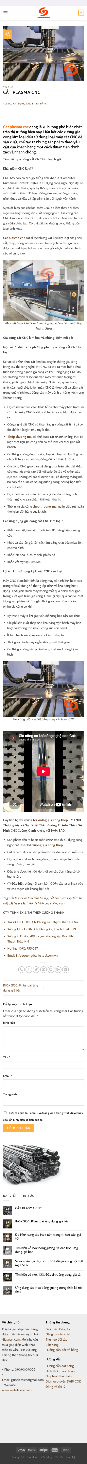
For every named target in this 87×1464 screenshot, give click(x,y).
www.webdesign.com (17, 1390)
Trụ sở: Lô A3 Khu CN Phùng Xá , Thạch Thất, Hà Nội (43, 922)
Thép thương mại (19, 437)
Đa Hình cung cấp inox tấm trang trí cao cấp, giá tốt (48, 1236)
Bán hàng (52, 1345)
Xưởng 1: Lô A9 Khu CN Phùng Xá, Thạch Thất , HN (41, 929)
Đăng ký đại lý (55, 1387)
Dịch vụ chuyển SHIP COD (64, 1381)
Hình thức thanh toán (60, 1371)
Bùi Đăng (41, 103)
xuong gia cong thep (47, 845)
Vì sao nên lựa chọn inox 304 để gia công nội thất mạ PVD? (49, 1263)
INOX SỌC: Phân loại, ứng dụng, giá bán (42, 1221)
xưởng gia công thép (53, 820)
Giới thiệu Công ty (58, 1329)
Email (7, 1076)
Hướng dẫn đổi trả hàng (62, 1350)
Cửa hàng (47, 1457)
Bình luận (10, 1022)
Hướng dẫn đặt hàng (60, 1366)
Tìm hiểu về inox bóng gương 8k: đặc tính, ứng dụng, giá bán (46, 1250)
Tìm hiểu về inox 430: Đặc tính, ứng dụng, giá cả (48, 1274)
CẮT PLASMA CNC (28, 1208)
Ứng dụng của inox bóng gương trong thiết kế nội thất (48, 1289)
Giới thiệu (32, 1457)
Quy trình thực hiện (59, 1376)
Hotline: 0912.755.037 (22, 948)
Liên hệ (70, 1457)
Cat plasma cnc (14, 238)
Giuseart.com (11, 1339)
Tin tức (8, 87)
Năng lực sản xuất (58, 1334)
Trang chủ (18, 1457)
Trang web (10, 1094)
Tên (6, 1057)
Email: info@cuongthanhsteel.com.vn (32, 955)
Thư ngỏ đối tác (56, 1339)
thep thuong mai (45, 506)
